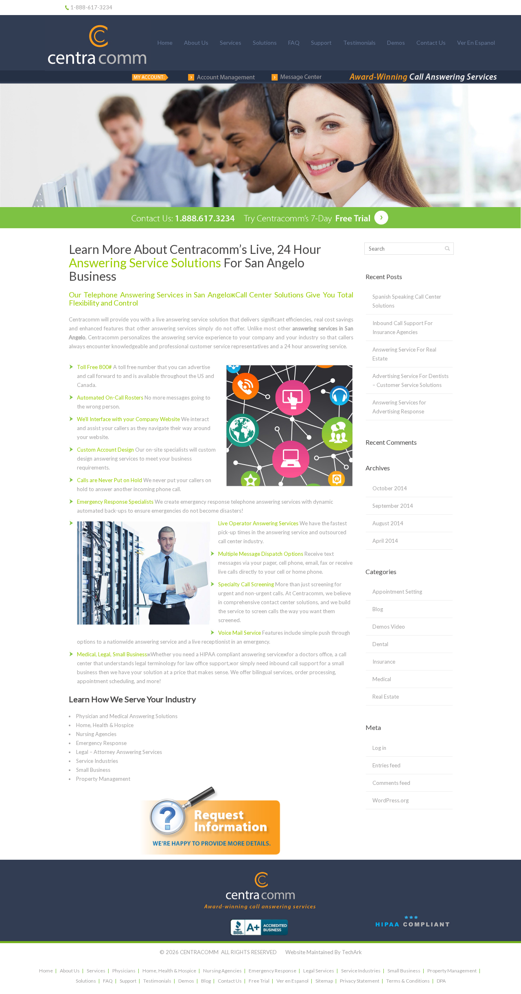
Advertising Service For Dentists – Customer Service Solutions (410, 380)
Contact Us (431, 42)
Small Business (93, 770)
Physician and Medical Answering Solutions (126, 716)
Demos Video (388, 626)
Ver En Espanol (476, 42)
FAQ (294, 42)
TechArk (352, 952)
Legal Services (318, 971)
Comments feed (391, 783)
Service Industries (97, 761)
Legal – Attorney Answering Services (119, 752)
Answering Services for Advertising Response (399, 407)
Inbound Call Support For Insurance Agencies (402, 327)
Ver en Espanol (292, 981)
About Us (196, 42)
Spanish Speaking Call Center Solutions (406, 301)
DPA (441, 981)
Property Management (103, 779)
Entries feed (386, 765)
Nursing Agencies (96, 734)
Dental (380, 644)
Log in (379, 748)
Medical (381, 679)
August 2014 (387, 523)
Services (230, 42)
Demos (396, 42)
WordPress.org (390, 800)
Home (165, 42)
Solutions (265, 42)
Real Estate (385, 696)
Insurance (383, 661)
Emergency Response (101, 743)
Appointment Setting (397, 591)
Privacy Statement (359, 981)
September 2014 (392, 505)
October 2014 (389, 488)
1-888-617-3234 (91, 7)
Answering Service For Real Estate (404, 354)
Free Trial (259, 981)
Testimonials (359, 42)
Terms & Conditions (408, 981)
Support (321, 42)
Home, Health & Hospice (105, 725)
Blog (377, 609)
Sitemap (324, 981)
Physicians (124, 971)
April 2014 (385, 540)
